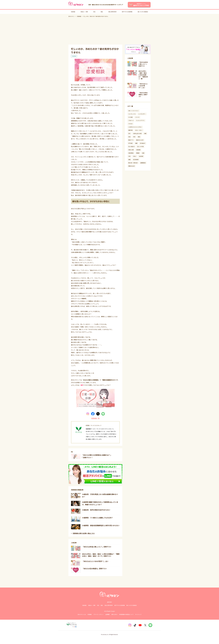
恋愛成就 (138, 149)
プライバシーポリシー (98, 614)
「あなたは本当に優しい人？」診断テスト (96, 547)
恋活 (94, 11)
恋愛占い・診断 (84, 11)
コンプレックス (132, 114)
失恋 (134, 136)
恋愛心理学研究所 (112, 11)
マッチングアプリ (140, 120)
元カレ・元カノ (138, 130)
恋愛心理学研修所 (109, 605)
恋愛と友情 (131, 149)
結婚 (129, 159)
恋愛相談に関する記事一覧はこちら (84, 533)
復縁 (136, 143)
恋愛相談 (73, 11)
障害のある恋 (131, 166)
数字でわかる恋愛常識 (127, 11)
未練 (143, 153)
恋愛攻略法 (131, 153)
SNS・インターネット (133, 110)
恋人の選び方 (131, 146)
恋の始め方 (142, 143)
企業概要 (107, 614)
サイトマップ (138, 614)
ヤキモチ (130, 123)
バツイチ (137, 117)
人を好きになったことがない (135, 127)
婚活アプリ (131, 140)
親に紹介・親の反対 (133, 162)
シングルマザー (142, 114)
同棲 (145, 133)
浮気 (129, 156)
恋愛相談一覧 (95, 418)
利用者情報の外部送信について (126, 614)
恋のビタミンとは (82, 614)
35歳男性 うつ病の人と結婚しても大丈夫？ (97, 518)
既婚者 (137, 153)
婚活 (102, 11)
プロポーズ (130, 120)
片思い (134, 156)
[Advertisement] (109, 31)
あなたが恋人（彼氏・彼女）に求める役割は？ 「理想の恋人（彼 (143, 75)
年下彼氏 (130, 143)
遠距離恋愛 (143, 162)
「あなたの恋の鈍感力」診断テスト (94, 568)
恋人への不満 (140, 146)
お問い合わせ (114, 614)
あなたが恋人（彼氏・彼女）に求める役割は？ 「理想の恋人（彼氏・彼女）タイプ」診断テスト (100, 555)
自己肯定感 (135, 159)
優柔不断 (130, 130)
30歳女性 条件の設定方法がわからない (96, 510)
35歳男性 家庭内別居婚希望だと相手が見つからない (100, 525)
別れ (129, 133)
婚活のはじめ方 (139, 140)
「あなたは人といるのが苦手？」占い (95, 561)
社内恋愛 (141, 156)
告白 (129, 136)
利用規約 (90, 614)
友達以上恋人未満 (137, 133)
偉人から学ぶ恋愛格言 (143, 11)
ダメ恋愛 (130, 117)
